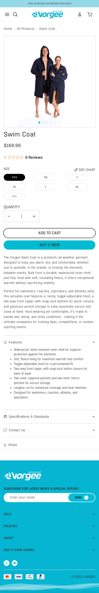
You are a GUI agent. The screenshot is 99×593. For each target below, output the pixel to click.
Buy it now (50, 245)
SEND (78, 497)
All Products (26, 29)
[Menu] (7, 14)
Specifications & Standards (29, 416)
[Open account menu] (80, 14)
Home (8, 29)
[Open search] (15, 14)
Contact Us (17, 430)
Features (15, 342)
